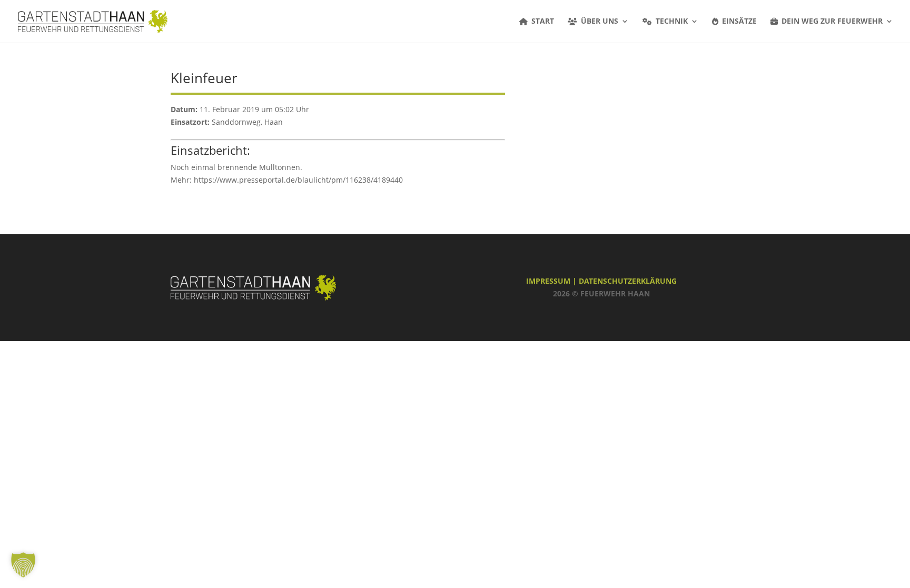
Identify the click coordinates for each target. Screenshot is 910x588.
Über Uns (599, 21)
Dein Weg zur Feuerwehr (832, 21)
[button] (23, 565)
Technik (672, 21)
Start (542, 21)
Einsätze (739, 21)
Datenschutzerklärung (628, 281)
